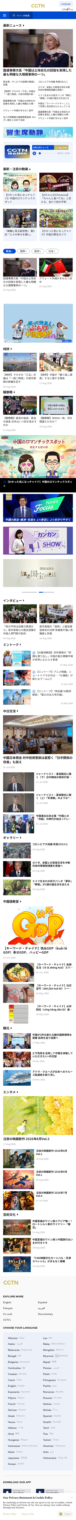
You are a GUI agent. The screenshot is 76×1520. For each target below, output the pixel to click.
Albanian (16, 1338)
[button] (29, 592)
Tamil (49, 1427)
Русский (7, 1313)
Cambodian (16, 1367)
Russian (52, 1397)
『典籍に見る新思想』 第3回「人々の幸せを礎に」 (19, 232)
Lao (47, 1338)
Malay (54, 1343)
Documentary (45, 1313)
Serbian (51, 1403)
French (16, 1403)
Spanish (52, 1415)
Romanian (53, 1391)
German (17, 1409)
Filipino (16, 1397)
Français (8, 1308)
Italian (15, 1451)
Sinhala (50, 1409)
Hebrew (15, 1427)
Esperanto (19, 1391)
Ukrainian (54, 1445)
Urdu (48, 1451)
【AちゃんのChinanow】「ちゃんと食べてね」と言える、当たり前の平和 (56, 198)
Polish (50, 1373)
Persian (51, 1367)
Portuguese (54, 1380)
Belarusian (20, 1349)
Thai (48, 1433)
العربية (41, 1308)
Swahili (52, 1421)
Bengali (14, 1355)
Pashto (50, 1385)
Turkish (51, 1439)
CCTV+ (7, 1319)
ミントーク (11, 644)
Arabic (15, 1343)
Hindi (13, 1433)
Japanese (17, 1457)
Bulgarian (19, 1361)
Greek (16, 1415)
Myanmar (55, 1355)
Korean (16, 1463)
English (7, 1302)
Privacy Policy (9, 1514)
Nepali (49, 1361)
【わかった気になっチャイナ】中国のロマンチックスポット (20, 198)
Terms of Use (27, 1514)
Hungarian (18, 1439)
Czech (15, 1380)
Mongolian (53, 1349)
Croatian (17, 1373)
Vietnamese (55, 1457)
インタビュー (12, 600)
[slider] (40, 153)
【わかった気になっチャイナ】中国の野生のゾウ (56, 232)
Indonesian (22, 1445)
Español (42, 1302)
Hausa (15, 1421)
